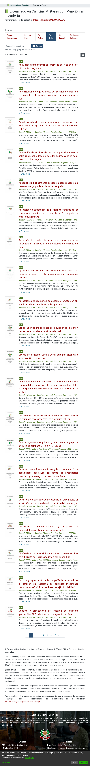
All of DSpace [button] (33, 2)
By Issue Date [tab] (27, 36)
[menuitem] (33, 2)
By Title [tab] (51, 36)
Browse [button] (38, 46)
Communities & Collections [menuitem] (13, 2)
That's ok (83, 762)
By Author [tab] (40, 36)
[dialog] (45, 758)
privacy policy (30, 758)
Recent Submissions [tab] (12, 36)
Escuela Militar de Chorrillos (15, 745)
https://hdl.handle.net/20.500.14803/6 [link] (49, 20)
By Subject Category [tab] (74, 36)
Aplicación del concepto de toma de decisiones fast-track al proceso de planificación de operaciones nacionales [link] (48, 274)
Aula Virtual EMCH (11, 748)
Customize (6, 762)
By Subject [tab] (62, 36)
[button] (83, 55)
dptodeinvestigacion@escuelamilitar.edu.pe (22, 702)
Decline (74, 762)
